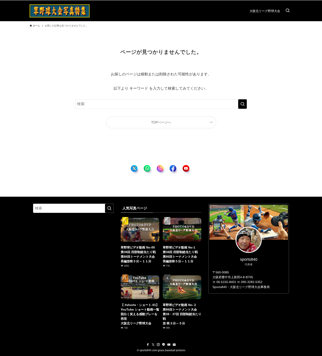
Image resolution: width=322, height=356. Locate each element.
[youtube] (169, 345)
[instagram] (158, 345)
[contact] (174, 345)
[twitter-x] (153, 345)
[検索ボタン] (287, 11)
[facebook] (148, 345)
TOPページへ (161, 122)
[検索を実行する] (242, 104)
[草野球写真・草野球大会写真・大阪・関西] (60, 10)
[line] (164, 345)
